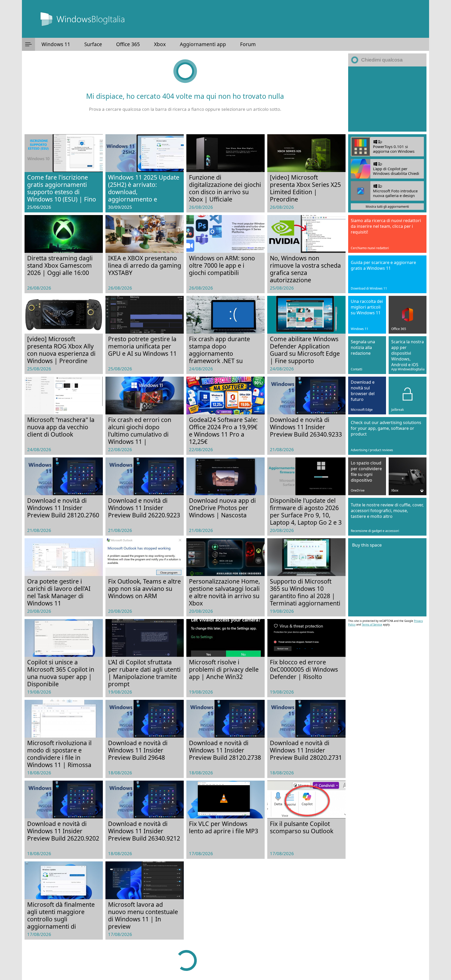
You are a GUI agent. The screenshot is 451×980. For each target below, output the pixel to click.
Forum (248, 44)
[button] (28, 44)
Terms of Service (372, 624)
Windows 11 (55, 44)
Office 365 (128, 44)
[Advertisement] (387, 99)
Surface (93, 44)
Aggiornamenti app (203, 44)
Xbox (160, 44)
